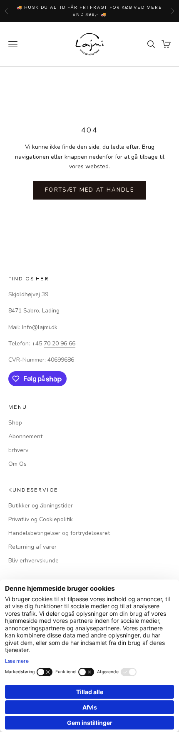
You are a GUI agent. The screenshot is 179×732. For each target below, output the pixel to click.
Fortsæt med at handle (89, 190)
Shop (15, 423)
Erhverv (18, 450)
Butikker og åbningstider (40, 506)
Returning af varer (32, 547)
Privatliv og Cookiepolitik (40, 519)
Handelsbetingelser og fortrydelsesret (59, 533)
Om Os (17, 464)
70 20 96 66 (59, 343)
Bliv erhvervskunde (33, 561)
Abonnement (25, 436)
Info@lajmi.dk (39, 327)
